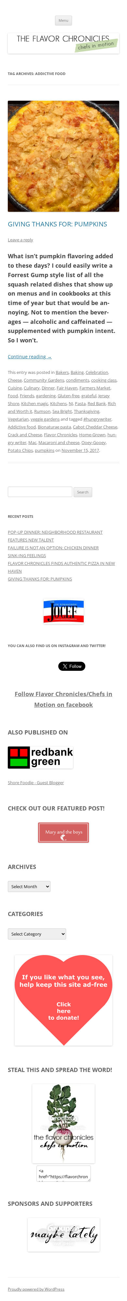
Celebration (97, 372)
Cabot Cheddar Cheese (95, 427)
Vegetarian (18, 419)
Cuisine (15, 388)
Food (13, 396)
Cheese (15, 380)
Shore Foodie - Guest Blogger (36, 782)
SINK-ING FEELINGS (27, 555)
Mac (32, 442)
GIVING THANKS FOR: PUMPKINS (57, 224)
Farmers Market (94, 388)
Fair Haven (67, 388)
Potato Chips (20, 450)
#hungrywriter (97, 419)
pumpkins (44, 450)
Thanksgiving (86, 411)
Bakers (62, 372)
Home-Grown (92, 435)
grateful (88, 396)
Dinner (48, 388)
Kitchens (58, 403)
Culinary (32, 388)
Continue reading (30, 356)
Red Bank (97, 403)
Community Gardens (44, 380)
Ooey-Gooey (93, 442)
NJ (71, 403)
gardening (46, 396)
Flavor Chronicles (60, 435)
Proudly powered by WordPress (36, 1289)
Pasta (80, 403)
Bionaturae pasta (54, 427)
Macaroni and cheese (58, 442)
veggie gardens (45, 419)
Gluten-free (68, 396)
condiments (77, 380)
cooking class (104, 380)
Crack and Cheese (25, 435)
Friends (27, 396)
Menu (63, 20)
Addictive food (22, 427)
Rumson (42, 411)
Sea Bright (62, 411)
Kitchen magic (34, 403)
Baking (77, 372)
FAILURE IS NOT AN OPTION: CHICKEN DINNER (53, 548)
